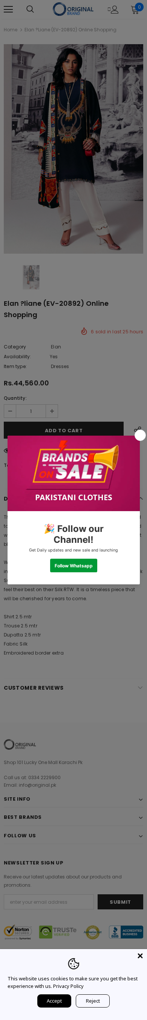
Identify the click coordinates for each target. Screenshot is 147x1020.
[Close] (140, 956)
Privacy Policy (68, 986)
